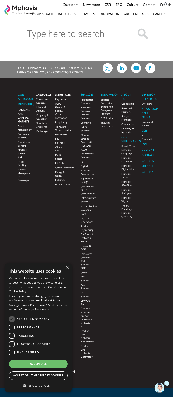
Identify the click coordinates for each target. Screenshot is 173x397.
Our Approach (41, 14)
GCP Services (85, 294)
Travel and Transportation (61, 128)
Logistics (60, 179)
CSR (108, 4)
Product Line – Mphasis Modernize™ (87, 336)
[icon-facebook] (150, 71)
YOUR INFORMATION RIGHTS (61, 72)
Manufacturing (61, 184)
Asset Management (24, 127)
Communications (61, 167)
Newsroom (91, 4)
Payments (60, 99)
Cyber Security (85, 128)
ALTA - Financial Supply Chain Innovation (61, 110)
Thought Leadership (107, 124)
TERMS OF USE (27, 72)
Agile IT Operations (87, 220)
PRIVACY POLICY (40, 68)
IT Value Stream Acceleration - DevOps (87, 140)
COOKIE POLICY (67, 68)
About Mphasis (136, 14)
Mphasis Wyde (126, 199)
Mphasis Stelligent (126, 191)
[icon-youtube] (136, 71)
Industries (67, 14)
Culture (133, 4)
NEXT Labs (107, 118)
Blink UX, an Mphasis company (128, 150)
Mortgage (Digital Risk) (23, 153)
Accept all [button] (38, 364)
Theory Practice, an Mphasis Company (127, 211)
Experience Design (87, 180)
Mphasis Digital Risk (127, 167)
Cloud (84, 272)
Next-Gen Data (86, 212)
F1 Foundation (148, 137)
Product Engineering (87, 228)
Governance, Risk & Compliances (87, 190)
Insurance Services (42, 101)
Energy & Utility (60, 173)
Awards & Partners (126, 110)
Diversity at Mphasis (127, 130)
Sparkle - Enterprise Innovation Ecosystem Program (107, 106)
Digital (84, 166)
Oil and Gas (59, 149)
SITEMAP (87, 68)
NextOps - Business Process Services (86, 113)
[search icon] (165, 4)
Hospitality (61, 122)
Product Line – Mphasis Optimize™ (87, 351)
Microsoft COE (86, 247)
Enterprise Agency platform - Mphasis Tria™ (86, 319)
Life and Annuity (41, 109)
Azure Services (85, 286)
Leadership (127, 103)
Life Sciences (60, 141)
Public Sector (58, 157)
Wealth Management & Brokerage (24, 175)
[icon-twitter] (108, 71)
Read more (42, 309)
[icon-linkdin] (122, 71)
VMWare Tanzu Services (85, 304)
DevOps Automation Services (87, 154)
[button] (38, 385)
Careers (159, 14)
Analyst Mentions (126, 118)
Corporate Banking (23, 136)
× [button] (67, 267)
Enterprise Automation (87, 172)
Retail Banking (22, 163)
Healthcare (61, 134)
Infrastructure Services (87, 199)
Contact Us (127, 124)
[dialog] (38, 327)
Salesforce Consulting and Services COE (86, 261)
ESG (119, 4)
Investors (70, 4)
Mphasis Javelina (126, 175)
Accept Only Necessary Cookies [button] (38, 375)
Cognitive (86, 122)
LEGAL (21, 68)
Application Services (87, 101)
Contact (149, 4)
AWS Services (85, 278)
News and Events (147, 124)
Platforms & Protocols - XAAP (87, 238)
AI (82, 161)
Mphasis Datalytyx (126, 159)
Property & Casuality (42, 117)
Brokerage (42, 131)
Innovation (109, 14)
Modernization (87, 206)
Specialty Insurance (42, 125)
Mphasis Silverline (126, 183)
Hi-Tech (59, 163)
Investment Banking (24, 143)
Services (88, 14)
